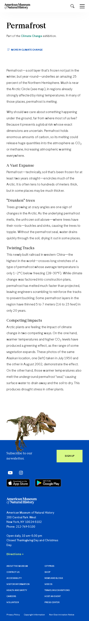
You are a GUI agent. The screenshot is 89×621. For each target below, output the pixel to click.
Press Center (51, 602)
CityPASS (49, 566)
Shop (47, 572)
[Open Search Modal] (72, 6)
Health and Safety (16, 590)
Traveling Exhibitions (57, 590)
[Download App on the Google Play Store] (48, 483)
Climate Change (31, 36)
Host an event (52, 596)
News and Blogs (53, 578)
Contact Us (12, 572)
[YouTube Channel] (9, 472)
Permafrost (26, 26)
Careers (11, 596)
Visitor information (18, 584)
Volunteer (12, 602)
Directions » (15, 554)
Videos (48, 584)
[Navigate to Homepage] (17, 6)
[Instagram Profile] (19, 472)
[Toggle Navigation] (82, 6)
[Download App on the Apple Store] (18, 483)
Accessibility (14, 578)
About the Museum (17, 566)
